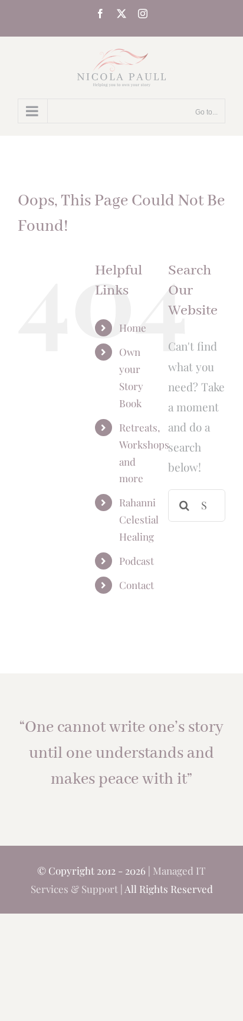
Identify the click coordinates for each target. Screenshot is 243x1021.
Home (132, 327)
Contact (136, 584)
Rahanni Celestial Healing (139, 519)
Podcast (136, 560)
